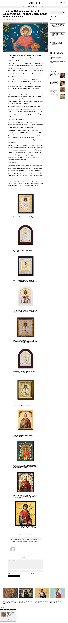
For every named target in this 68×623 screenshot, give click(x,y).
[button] (64, 12)
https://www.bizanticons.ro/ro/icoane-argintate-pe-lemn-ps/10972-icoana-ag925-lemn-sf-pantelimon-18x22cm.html (25, 250)
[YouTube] (63, 2)
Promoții (56, 614)
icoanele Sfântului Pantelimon (17, 539)
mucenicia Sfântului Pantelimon (33, 539)
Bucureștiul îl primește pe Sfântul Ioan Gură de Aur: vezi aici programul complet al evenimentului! (55, 76)
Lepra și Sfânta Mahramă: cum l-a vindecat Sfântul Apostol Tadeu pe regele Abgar (58, 30)
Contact (44, 6)
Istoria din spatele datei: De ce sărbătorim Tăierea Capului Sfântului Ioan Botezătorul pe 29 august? (58, 21)
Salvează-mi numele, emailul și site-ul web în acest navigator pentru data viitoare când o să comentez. (25, 573)
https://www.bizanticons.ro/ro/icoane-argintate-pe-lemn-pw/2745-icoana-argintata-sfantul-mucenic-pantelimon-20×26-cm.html (25, 311)
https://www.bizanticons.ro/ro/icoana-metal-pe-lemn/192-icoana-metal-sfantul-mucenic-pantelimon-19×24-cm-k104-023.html (24, 219)
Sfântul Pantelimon (33, 541)
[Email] (64, 2)
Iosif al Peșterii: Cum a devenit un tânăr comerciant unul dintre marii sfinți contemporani (58, 25)
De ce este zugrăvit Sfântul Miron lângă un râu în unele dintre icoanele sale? (58, 43)
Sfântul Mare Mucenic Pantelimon (20, 541)
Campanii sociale (62, 614)
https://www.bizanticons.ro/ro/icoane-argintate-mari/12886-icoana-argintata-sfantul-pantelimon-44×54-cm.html (25, 404)
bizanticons (19, 547)
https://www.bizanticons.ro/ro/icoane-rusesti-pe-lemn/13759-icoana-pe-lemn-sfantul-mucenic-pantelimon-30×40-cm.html (24, 435)
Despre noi (38, 6)
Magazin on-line (31, 6)
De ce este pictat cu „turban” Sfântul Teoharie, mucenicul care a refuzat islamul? (58, 34)
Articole (24, 6)
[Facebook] (60, 2)
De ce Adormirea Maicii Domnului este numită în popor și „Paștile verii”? (58, 39)
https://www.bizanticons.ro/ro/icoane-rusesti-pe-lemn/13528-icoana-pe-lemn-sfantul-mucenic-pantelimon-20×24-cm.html (24, 497)
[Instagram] (61, 2)
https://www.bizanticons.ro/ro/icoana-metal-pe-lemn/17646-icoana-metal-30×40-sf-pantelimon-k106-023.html (25, 281)
